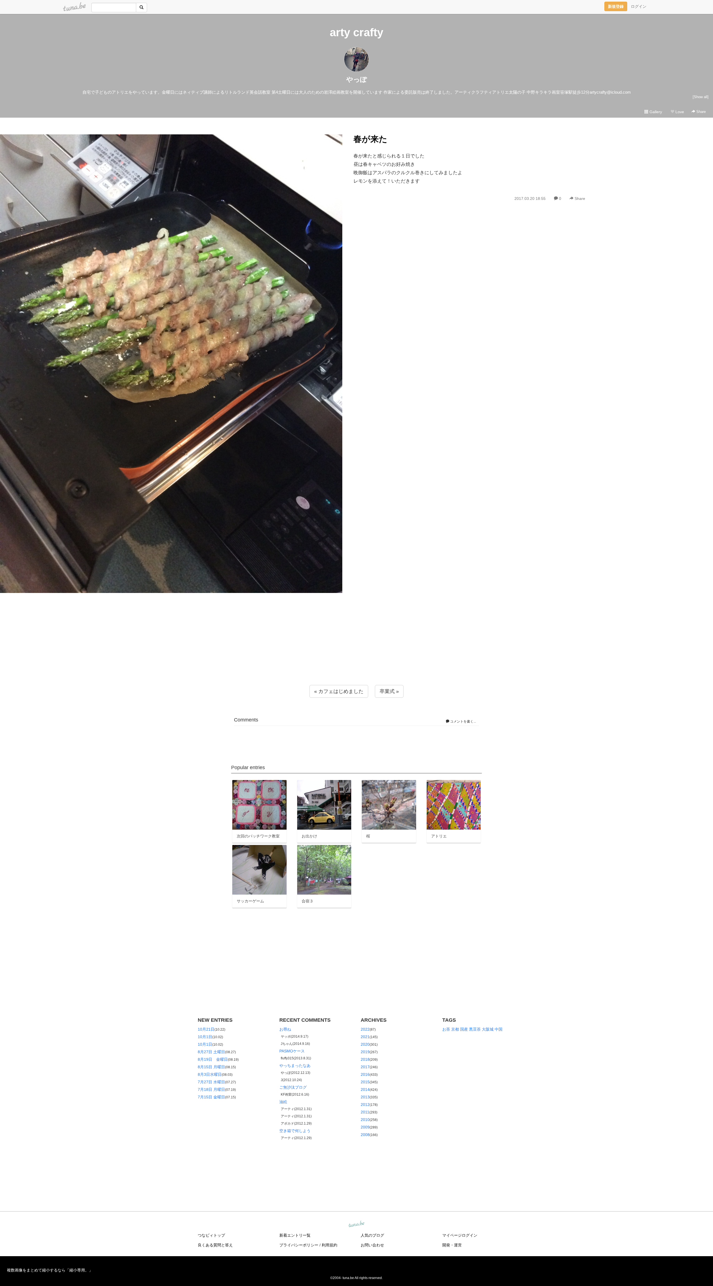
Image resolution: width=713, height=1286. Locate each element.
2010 (365, 1119)
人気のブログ (372, 1235)
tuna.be (356, 1224)
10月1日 (205, 1037)
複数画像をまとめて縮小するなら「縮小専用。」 (50, 1270)
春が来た (370, 139)
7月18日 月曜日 (211, 1089)
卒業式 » (389, 691)
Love (679, 112)
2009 (365, 1127)
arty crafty (356, 32)
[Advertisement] (356, 650)
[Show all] (701, 97)
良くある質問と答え (215, 1245)
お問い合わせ (372, 1245)
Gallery (655, 112)
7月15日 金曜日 (211, 1097)
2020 (365, 1044)
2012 (365, 1104)
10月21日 (206, 1029)
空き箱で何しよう (295, 1130)
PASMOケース (292, 1051)
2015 (365, 1082)
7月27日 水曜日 (211, 1082)
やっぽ (356, 79)
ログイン (638, 6)
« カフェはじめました (338, 691)
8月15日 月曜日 (211, 1067)
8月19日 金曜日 (213, 1059)
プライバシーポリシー (298, 1245)
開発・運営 (452, 1245)
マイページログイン (459, 1235)
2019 (365, 1052)
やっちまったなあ (295, 1065)
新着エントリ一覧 (295, 1235)
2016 (365, 1074)
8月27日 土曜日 (211, 1052)
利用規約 (329, 1245)
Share (700, 112)
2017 (365, 1067)
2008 (365, 1134)
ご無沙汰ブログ (293, 1087)
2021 (365, 1037)
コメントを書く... (462, 721)
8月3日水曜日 (210, 1074)
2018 (365, 1059)
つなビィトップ (211, 1235)
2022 (365, 1029)
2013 (365, 1097)
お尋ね (285, 1029)
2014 (365, 1089)
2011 (365, 1112)
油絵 (283, 1101)
